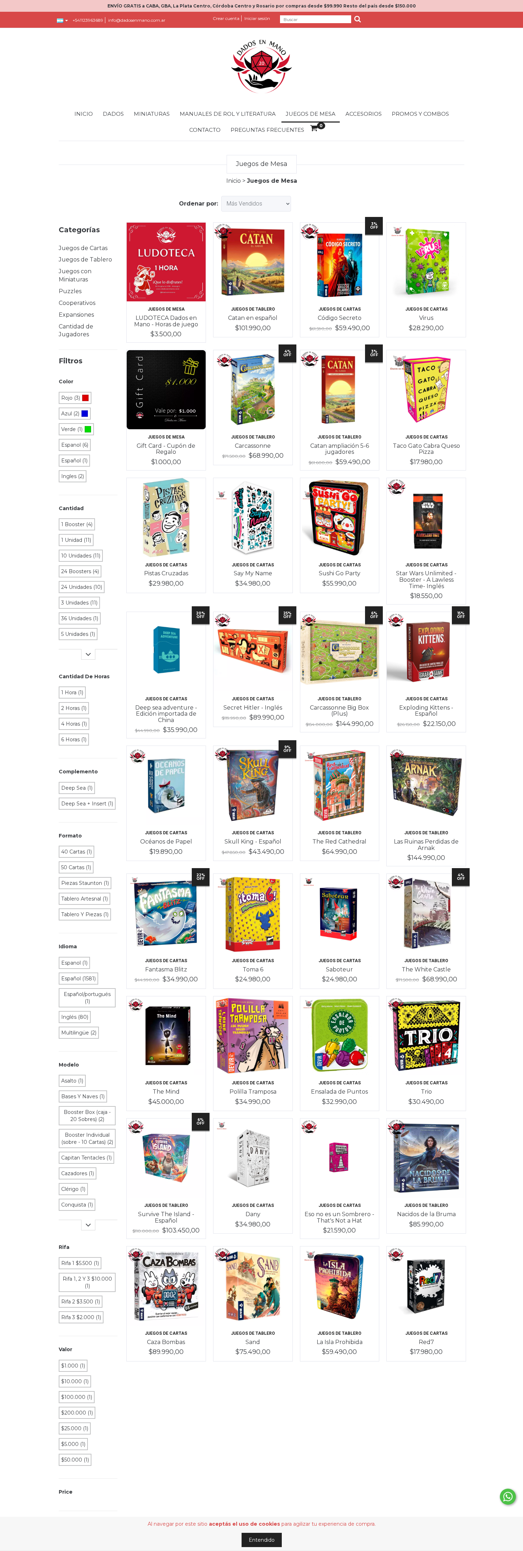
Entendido (262, 1540)
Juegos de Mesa (311, 113)
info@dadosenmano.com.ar (136, 20)
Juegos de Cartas (83, 248)
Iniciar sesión (257, 18)
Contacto (205, 129)
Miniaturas (152, 113)
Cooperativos (77, 303)
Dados (113, 113)
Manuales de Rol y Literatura (228, 113)
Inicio (83, 113)
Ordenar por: (198, 203)
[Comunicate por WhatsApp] (508, 1497)
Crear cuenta (226, 18)
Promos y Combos (420, 113)
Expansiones (76, 314)
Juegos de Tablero (85, 259)
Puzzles (70, 291)
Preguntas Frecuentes (267, 129)
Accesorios (363, 113)
